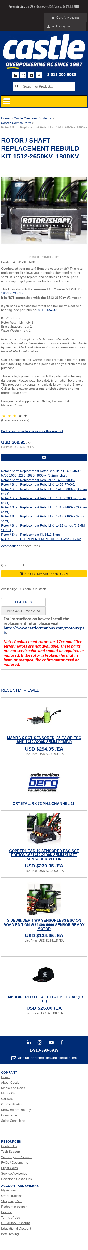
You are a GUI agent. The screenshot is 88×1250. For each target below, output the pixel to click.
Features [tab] (23, 602)
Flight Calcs (9, 1168)
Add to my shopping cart (46, 574)
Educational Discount (16, 1228)
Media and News (13, 1088)
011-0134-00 (47, 310)
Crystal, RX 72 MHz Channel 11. (44, 804)
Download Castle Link (16, 1179)
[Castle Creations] (44, 47)
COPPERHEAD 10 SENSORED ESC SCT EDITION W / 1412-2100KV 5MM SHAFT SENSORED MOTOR (44, 855)
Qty (3, 565)
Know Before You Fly (16, 1110)
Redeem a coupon (14, 1206)
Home (5, 118)
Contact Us (9, 1146)
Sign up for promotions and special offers (47, 1057)
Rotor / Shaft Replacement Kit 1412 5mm (30, 534)
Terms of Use (10, 1217)
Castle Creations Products (32, 118)
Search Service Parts (16, 123)
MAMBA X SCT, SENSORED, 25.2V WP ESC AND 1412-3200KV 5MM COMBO (44, 740)
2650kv (18, 293)
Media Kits (8, 1093)
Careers (7, 1099)
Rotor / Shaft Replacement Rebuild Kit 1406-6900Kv (38, 480)
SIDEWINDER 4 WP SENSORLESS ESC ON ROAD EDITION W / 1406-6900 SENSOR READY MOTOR (44, 925)
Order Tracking (12, 1195)
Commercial (9, 1115)
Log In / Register (61, 26)
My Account (9, 1190)
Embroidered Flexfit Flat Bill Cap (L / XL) (44, 999)
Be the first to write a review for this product (32, 431)
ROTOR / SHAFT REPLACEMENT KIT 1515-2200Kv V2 (41, 539)
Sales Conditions (13, 1120)
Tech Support (10, 1151)
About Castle (10, 1082)
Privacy (6, 1212)
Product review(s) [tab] (23, 610)
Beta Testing (10, 1234)
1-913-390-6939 (61, 74)
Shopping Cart (11, 1201)
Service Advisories (14, 1173)
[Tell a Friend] (44, 457)
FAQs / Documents (14, 1162)
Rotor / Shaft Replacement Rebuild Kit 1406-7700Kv (38, 484)
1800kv (6, 293)
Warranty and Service (16, 1157)
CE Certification (12, 1104)
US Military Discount (15, 1223)
